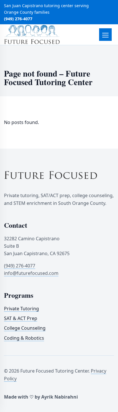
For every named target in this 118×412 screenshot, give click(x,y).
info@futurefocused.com (31, 273)
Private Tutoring (21, 308)
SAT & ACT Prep (20, 318)
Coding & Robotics (24, 338)
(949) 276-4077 (18, 18)
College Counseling (25, 328)
